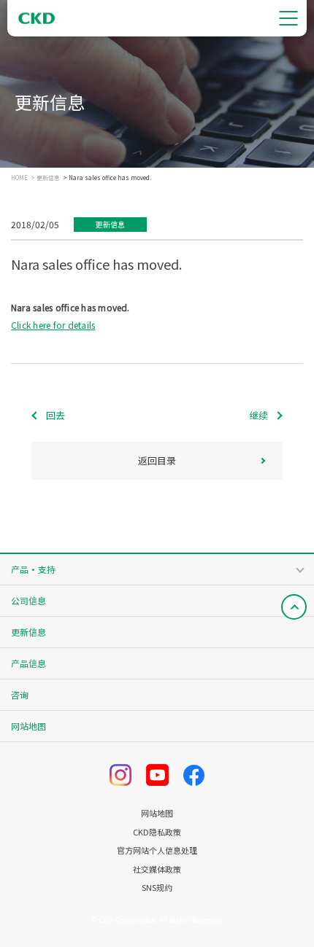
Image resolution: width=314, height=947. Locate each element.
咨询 (19, 694)
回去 (55, 415)
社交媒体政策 (157, 869)
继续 (258, 415)
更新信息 (48, 178)
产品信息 (28, 663)
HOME (19, 178)
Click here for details (53, 325)
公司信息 (28, 600)
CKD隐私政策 (157, 832)
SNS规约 (157, 887)
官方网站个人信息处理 (157, 850)
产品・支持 (33, 569)
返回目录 (157, 460)
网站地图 (28, 726)
